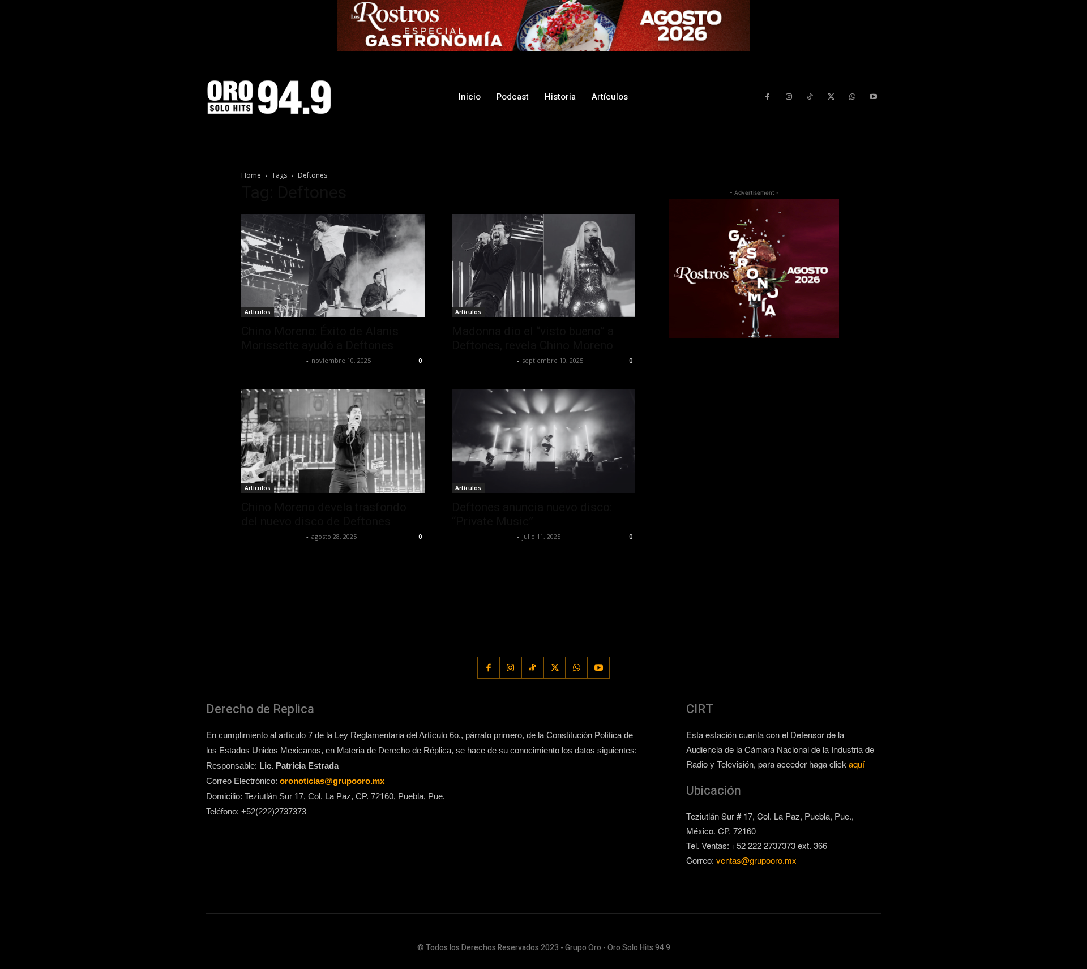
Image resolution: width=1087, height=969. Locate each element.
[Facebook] (767, 97)
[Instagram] (788, 97)
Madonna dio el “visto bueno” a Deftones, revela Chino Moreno (533, 338)
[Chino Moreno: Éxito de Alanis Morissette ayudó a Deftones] (333, 265)
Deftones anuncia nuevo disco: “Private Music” (532, 514)
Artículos (258, 312)
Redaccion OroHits (272, 360)
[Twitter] (830, 97)
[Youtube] (873, 97)
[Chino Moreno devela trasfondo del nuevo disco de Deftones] (333, 440)
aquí (857, 764)
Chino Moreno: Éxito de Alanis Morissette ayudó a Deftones (320, 338)
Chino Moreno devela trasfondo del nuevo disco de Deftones (323, 514)
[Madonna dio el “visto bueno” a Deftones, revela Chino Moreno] (543, 265)
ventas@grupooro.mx (756, 860)
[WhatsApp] (851, 97)
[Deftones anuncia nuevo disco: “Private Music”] (543, 440)
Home (251, 175)
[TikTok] (810, 97)
